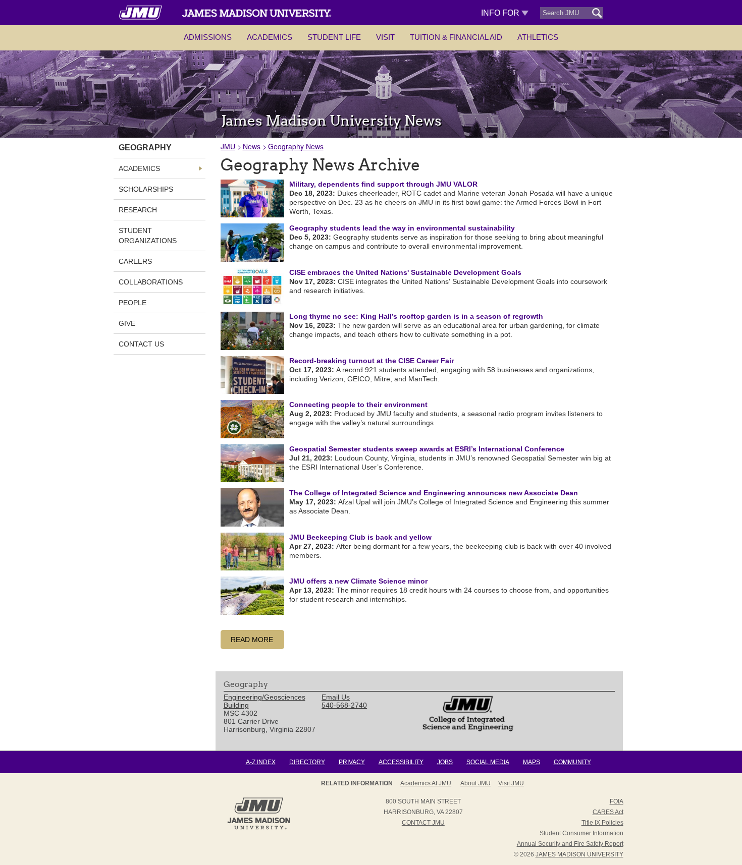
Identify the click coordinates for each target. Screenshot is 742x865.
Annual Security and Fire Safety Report (570, 843)
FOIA (616, 801)
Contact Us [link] (141, 344)
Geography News (296, 146)
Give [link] (127, 323)
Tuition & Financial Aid (456, 37)
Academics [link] (139, 168)
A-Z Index (261, 762)
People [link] (132, 303)
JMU (228, 146)
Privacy (352, 762)
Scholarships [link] (146, 189)
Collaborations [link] (151, 282)
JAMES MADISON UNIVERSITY (579, 854)
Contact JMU (423, 822)
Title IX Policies (602, 822)
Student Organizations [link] (148, 235)
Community (572, 762)
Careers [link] (135, 261)
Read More (252, 640)
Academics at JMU (425, 783)
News (251, 146)
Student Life (334, 37)
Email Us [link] (336, 697)
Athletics (537, 37)
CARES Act (608, 812)
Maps (531, 762)
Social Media (487, 762)
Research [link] (138, 210)
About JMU (475, 783)
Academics (269, 37)
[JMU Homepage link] (258, 828)
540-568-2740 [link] (344, 705)
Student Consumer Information (581, 833)
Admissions (208, 37)
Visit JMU (511, 783)
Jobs (445, 762)
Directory (307, 762)
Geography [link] (145, 147)
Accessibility (401, 762)
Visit (385, 37)
